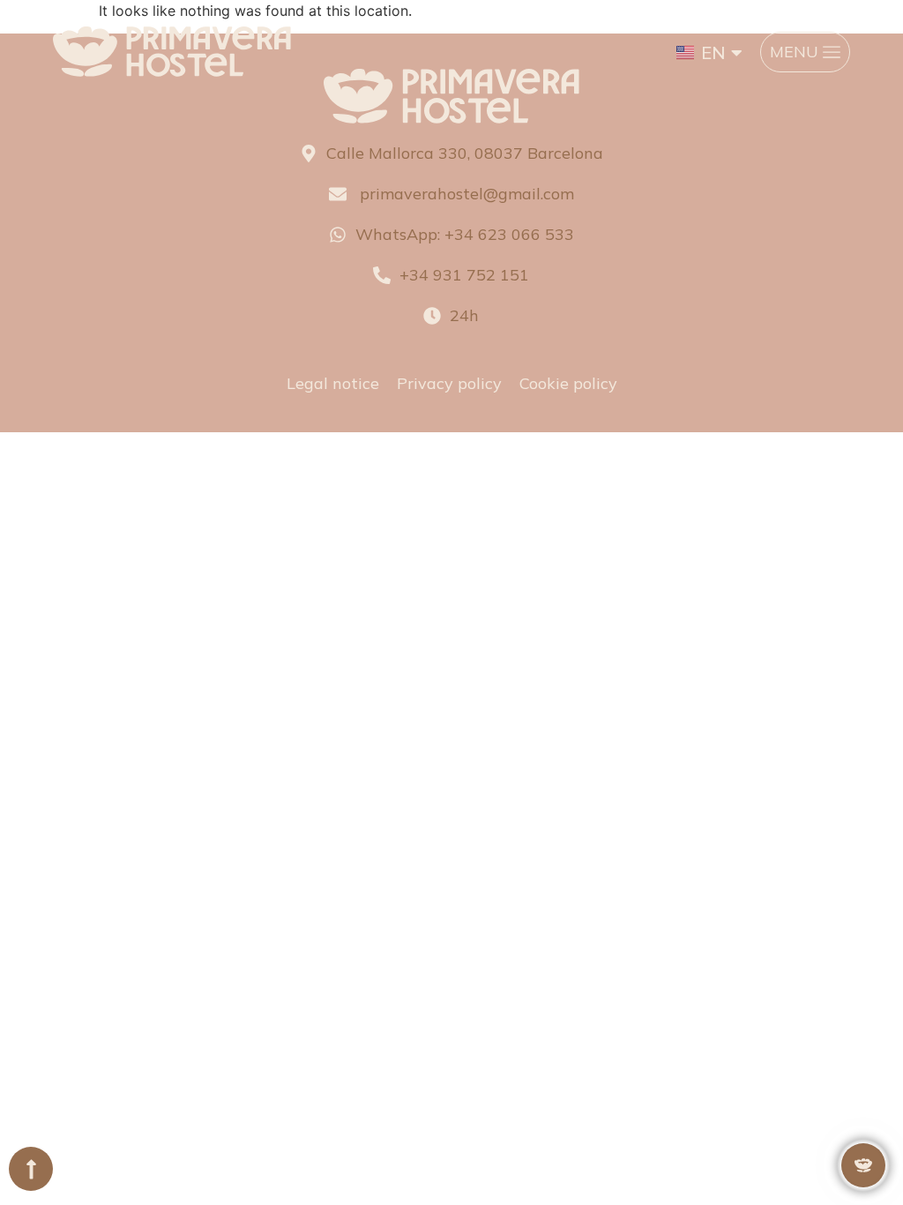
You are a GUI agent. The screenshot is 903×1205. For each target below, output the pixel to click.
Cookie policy (568, 383)
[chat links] (863, 1165)
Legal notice (333, 383)
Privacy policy (449, 383)
